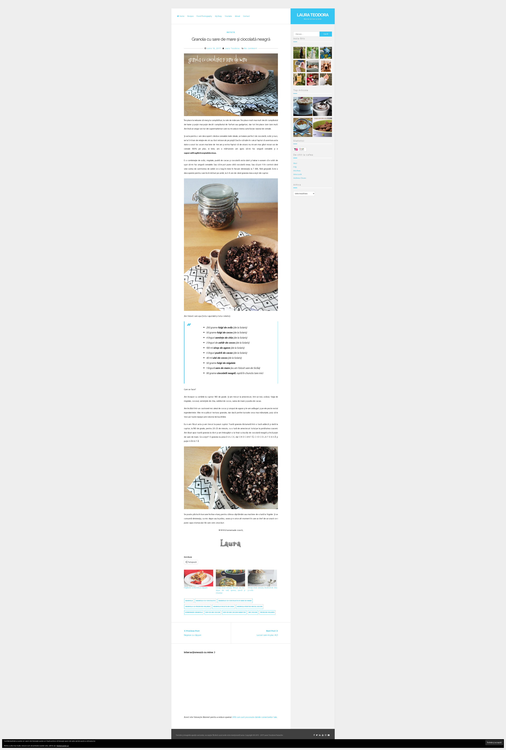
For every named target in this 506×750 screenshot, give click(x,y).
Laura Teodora (313, 14)
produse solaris (267, 612)
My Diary (218, 16)
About (237, 16)
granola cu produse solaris (197, 606)
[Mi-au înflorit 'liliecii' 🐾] (326, 66)
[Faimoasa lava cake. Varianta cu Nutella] (322, 107)
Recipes (190, 16)
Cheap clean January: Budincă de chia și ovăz (262, 589)
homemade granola (194, 612)
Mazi (295, 163)
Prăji (295, 166)
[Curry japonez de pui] (302, 128)
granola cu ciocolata (205, 600)
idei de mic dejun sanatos (234, 612)
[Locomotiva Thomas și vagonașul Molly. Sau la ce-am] (313, 66)
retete (231, 32)
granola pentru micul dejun (249, 606)
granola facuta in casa (223, 606)
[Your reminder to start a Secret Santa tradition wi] (313, 79)
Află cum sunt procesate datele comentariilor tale (254, 717)
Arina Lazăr (297, 174)
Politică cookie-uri (63, 746)
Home (181, 16)
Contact (246, 16)
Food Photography (204, 16)
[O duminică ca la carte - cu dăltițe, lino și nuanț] (299, 79)
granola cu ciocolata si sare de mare (235, 600)
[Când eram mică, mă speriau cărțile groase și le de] (299, 66)
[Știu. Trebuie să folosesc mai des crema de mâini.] (326, 79)
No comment (250, 48)
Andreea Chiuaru (299, 178)
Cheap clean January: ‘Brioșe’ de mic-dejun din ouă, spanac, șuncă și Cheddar (230, 590)
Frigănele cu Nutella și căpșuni (195, 587)
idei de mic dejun (212, 612)
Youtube (228, 16)
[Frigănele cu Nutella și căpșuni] (198, 578)
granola (189, 600)
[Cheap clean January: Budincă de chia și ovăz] (262, 578)
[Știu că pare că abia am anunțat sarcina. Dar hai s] (326, 53)
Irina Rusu (296, 170)
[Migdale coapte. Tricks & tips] (322, 128)
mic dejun (253, 612)
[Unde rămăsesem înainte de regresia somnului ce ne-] (299, 53)
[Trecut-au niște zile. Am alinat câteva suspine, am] (313, 53)
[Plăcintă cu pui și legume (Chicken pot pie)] (302, 107)
